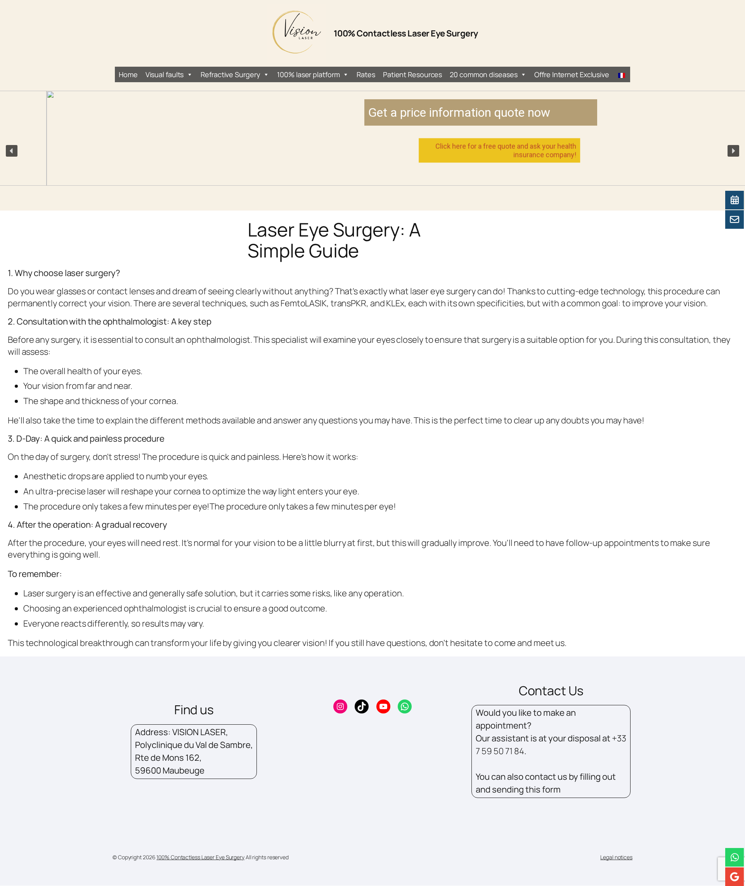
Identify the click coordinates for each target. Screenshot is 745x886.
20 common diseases (483, 74)
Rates (366, 74)
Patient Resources (412, 74)
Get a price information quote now (413, 112)
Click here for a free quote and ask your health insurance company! (459, 150)
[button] (11, 151)
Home (128, 74)
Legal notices (616, 857)
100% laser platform (308, 74)
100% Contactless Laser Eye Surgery (406, 33)
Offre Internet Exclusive (571, 74)
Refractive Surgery (230, 74)
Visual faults (165, 74)
